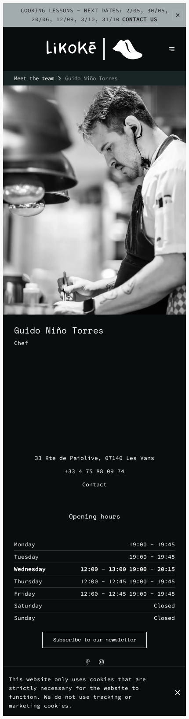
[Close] (178, 692)
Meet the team (34, 78)
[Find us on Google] (87, 661)
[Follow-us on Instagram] (101, 661)
